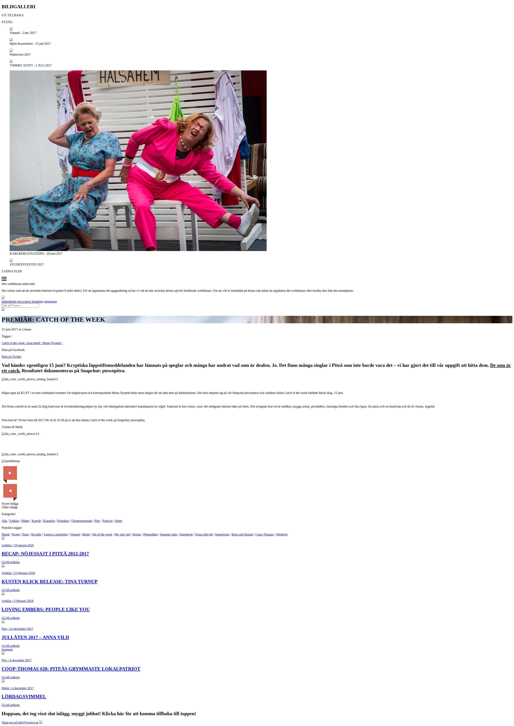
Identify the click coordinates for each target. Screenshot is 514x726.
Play (97, 521)
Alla (4, 521)
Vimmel (75, 534)
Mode (86, 534)
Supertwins (222, 534)
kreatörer (37, 301)
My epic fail (122, 534)
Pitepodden (150, 534)
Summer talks (168, 534)
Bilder (25, 521)
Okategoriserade (81, 521)
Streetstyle (186, 534)
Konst (16, 534)
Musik (6, 534)
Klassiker (49, 521)
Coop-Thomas (264, 534)
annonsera (50, 301)
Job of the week (102, 534)
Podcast (107, 521)
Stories (136, 534)
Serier (118, 521)
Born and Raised (242, 534)
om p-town (24, 301)
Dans (25, 534)
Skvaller (36, 534)
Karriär (36, 521)
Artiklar (14, 521)
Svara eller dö (204, 534)
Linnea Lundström (55, 534)
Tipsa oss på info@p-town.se (20, 722)
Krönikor (63, 521)
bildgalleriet (9, 301)
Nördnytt (282, 534)
